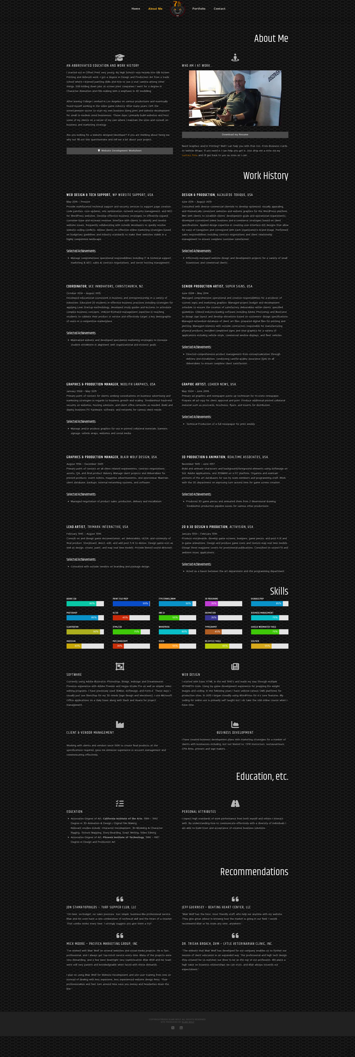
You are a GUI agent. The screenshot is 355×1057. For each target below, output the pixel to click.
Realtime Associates (244, 457)
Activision (238, 527)
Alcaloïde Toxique (231, 195)
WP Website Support (129, 195)
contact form (189, 155)
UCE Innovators (101, 286)
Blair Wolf (188, 1022)
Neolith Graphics (134, 384)
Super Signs (235, 286)
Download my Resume (235, 134)
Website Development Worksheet (121, 151)
